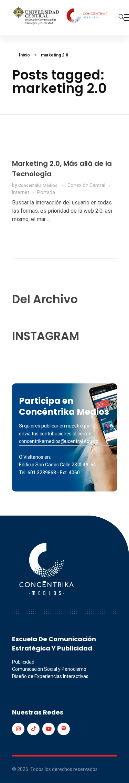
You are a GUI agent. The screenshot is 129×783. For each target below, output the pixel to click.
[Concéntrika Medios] (61, 16)
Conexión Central (86, 185)
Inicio (24, 55)
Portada (46, 192)
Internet (20, 192)
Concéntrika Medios (38, 185)
